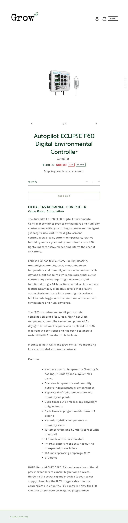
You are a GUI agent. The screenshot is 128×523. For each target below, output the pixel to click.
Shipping (49, 171)
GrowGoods (23, 517)
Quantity (32, 181)
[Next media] (96, 123)
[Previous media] (32, 123)
